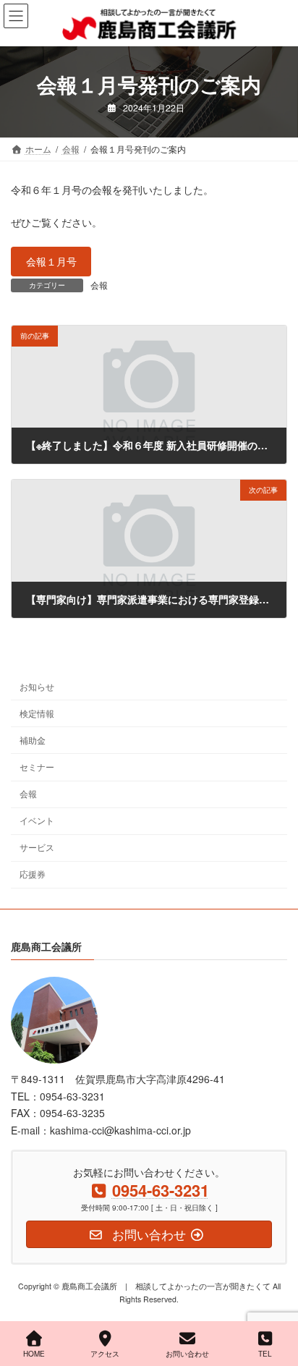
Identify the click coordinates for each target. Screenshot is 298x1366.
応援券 (33, 874)
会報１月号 (51, 261)
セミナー (37, 766)
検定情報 (37, 713)
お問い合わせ (187, 1354)
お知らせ (37, 686)
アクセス (104, 1354)
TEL (265, 1354)
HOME (34, 1354)
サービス (37, 847)
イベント (37, 820)
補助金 (33, 740)
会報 (99, 285)
